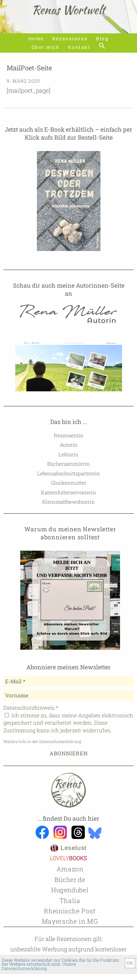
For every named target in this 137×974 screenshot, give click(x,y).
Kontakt (79, 47)
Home (36, 39)
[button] (102, 46)
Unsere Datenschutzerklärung (39, 966)
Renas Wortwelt (68, 9)
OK (130, 963)
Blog (102, 39)
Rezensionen (70, 39)
